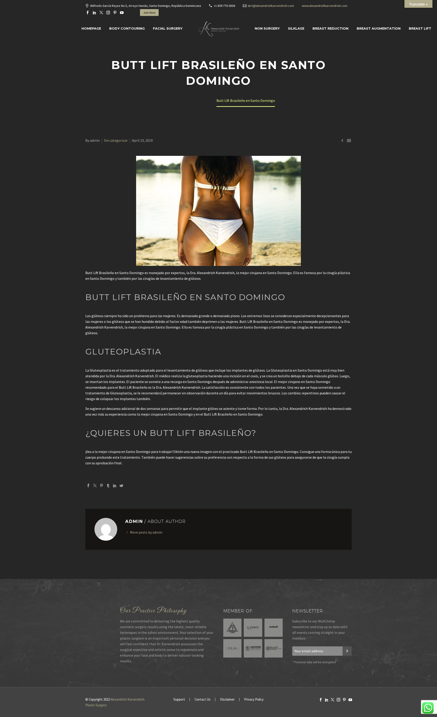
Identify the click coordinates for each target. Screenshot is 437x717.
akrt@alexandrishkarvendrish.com (271, 6)
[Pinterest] (115, 12)
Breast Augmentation (379, 28)
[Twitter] (101, 12)
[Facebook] (87, 12)
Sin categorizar (116, 140)
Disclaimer (227, 699)
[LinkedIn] (94, 12)
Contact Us (203, 699)
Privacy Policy (254, 699)
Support (179, 699)
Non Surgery (267, 28)
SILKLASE (296, 28)
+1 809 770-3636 (224, 6)
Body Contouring (127, 28)
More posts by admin (146, 532)
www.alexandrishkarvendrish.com (324, 6)
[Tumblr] (108, 485)
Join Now (149, 12)
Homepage (91, 28)
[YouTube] (121, 12)
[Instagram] (108, 12)
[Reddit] (121, 485)
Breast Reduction (330, 28)
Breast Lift (420, 28)
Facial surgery (168, 28)
